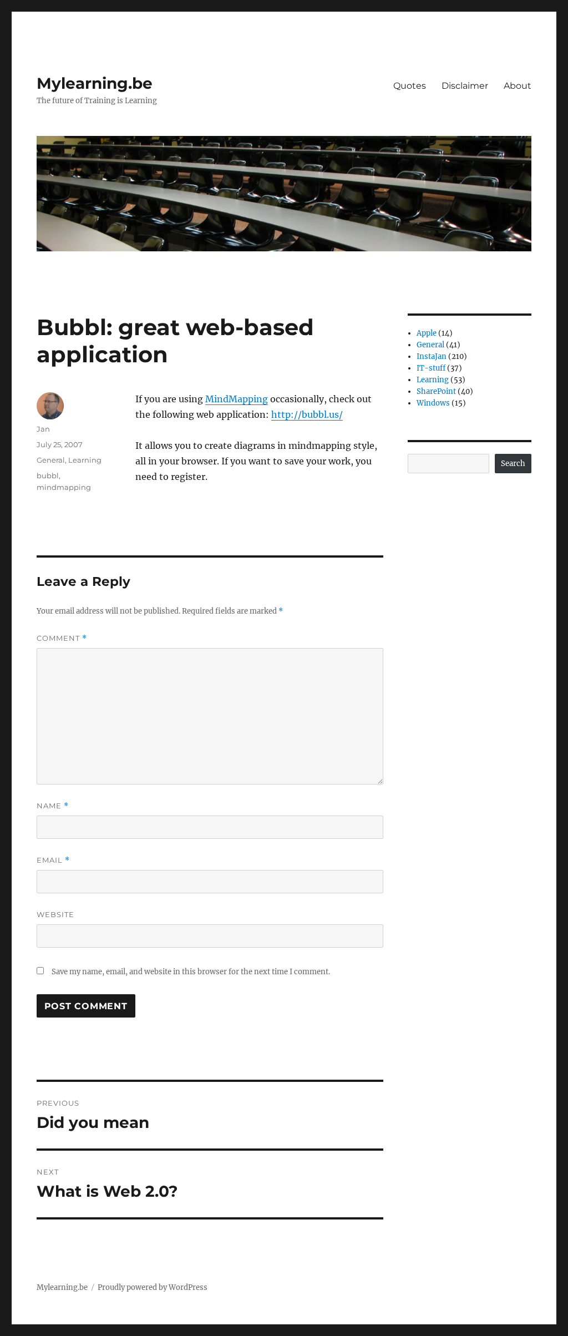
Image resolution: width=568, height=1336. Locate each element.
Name (53, 806)
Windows (433, 403)
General (51, 460)
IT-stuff (431, 368)
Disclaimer (465, 85)
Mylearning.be (95, 83)
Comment (62, 638)
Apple (427, 333)
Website (55, 914)
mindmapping (64, 487)
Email (53, 860)
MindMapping (236, 398)
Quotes (409, 85)
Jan (43, 428)
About (517, 85)
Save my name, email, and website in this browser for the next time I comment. (191, 971)
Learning (85, 460)
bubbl (48, 475)
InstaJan (432, 356)
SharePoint (436, 391)
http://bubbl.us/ (307, 414)
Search (513, 463)
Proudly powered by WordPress (152, 1287)
